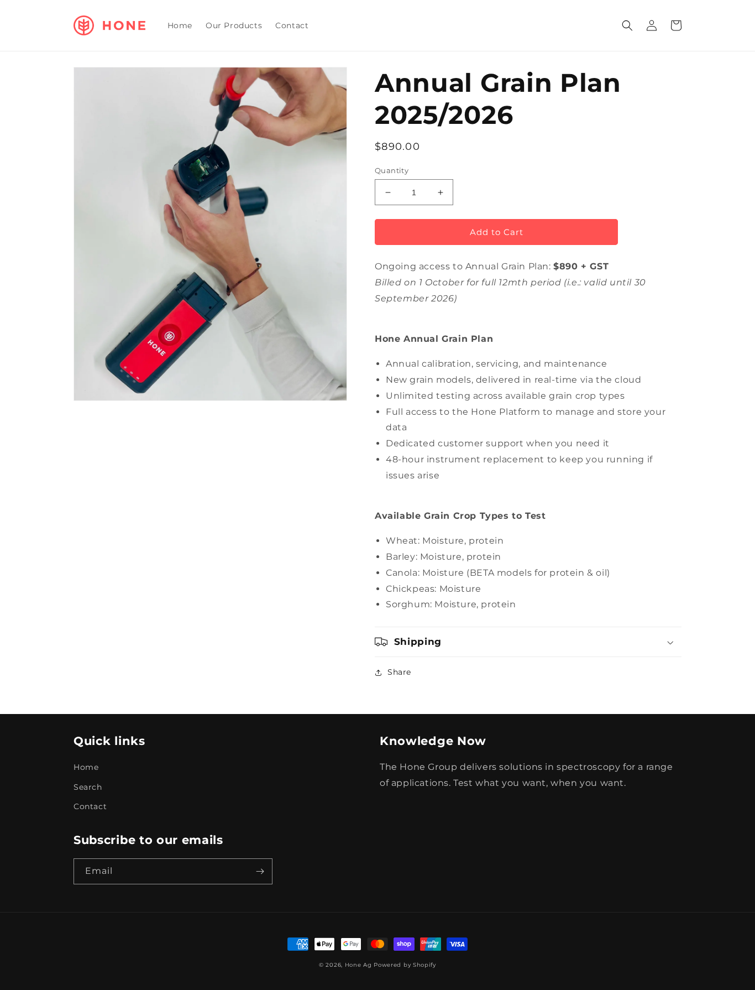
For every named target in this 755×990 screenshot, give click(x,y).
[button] (627, 25)
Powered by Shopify (405, 964)
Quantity (391, 170)
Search (88, 787)
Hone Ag (358, 964)
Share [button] (399, 672)
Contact (90, 806)
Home (86, 767)
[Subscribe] (260, 871)
